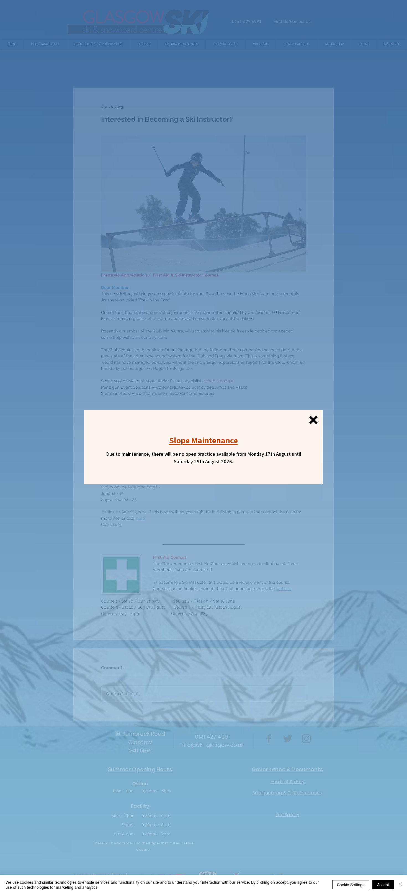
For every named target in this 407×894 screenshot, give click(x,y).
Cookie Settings (350, 884)
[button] (313, 420)
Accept (383, 884)
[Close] (400, 885)
